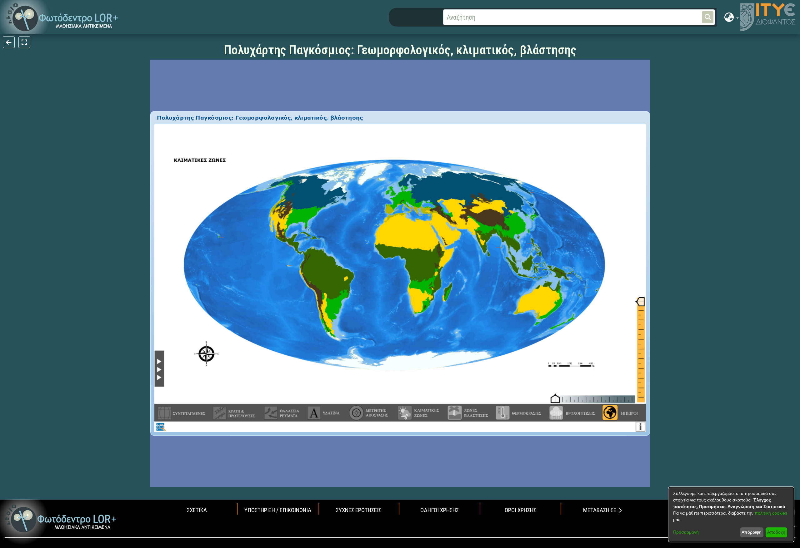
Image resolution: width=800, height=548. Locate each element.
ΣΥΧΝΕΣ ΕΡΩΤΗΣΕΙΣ (358, 510)
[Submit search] (707, 17)
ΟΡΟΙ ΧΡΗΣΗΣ (520, 510)
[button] (62, 17)
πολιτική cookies (771, 513)
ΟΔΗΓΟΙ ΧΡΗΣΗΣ (439, 510)
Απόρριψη (752, 532)
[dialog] (731, 514)
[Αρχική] (61, 518)
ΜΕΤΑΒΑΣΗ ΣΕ (599, 510)
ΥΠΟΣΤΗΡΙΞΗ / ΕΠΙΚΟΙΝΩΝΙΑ (277, 510)
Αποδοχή (776, 532)
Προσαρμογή (686, 532)
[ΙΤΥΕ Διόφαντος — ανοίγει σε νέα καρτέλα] (767, 17)
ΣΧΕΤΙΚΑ (197, 510)
